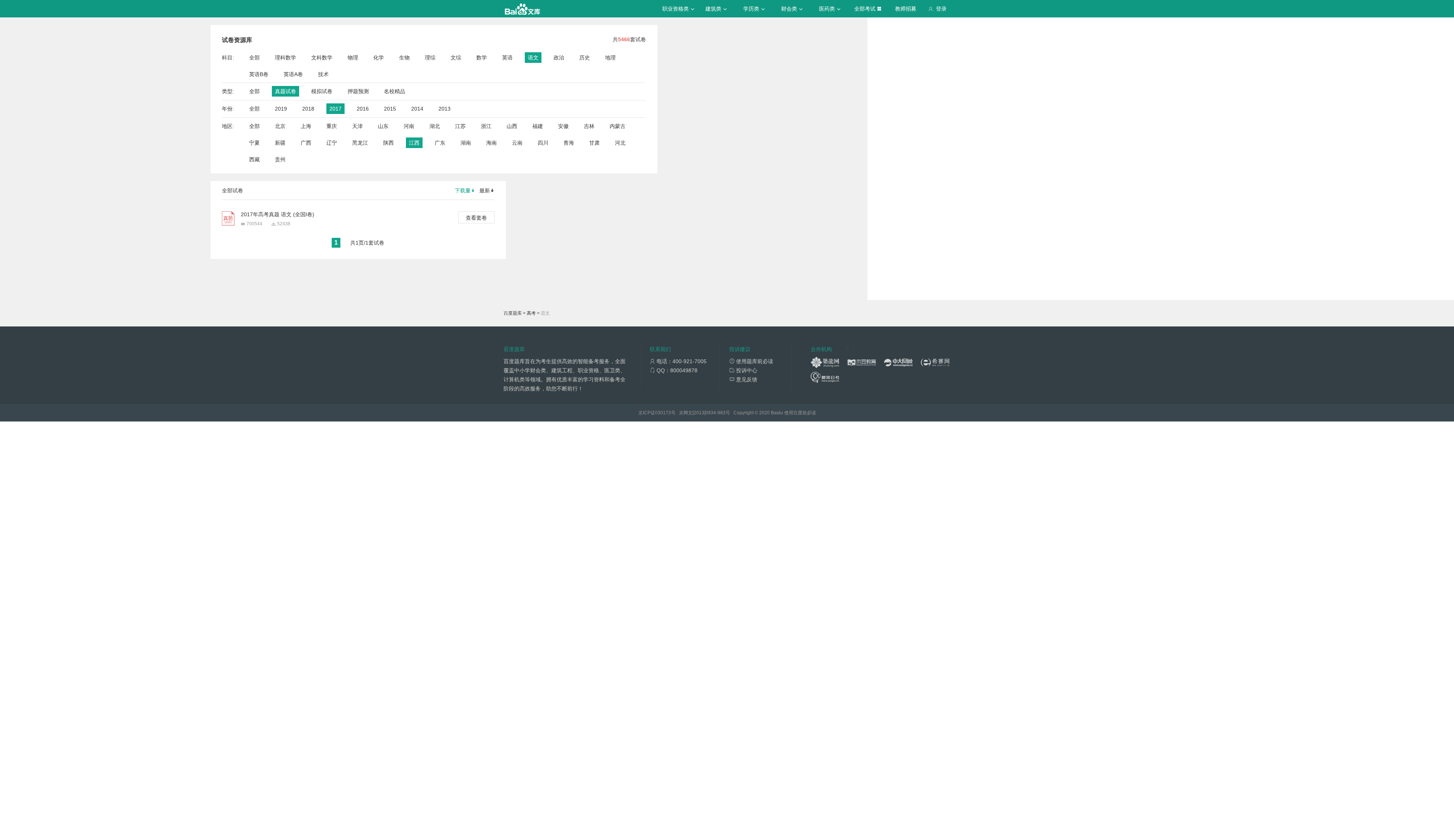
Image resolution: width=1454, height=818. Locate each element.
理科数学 (285, 58)
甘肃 (594, 143)
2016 (363, 109)
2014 (417, 109)
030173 (663, 412)
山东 (383, 126)
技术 (323, 74)
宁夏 (254, 143)
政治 (559, 58)
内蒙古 (618, 126)
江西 (414, 143)
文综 (456, 58)
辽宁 (331, 143)
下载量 (463, 190)
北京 (280, 126)
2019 (281, 109)
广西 (306, 143)
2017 (335, 109)
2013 (444, 109)
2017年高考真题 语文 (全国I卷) (277, 214)
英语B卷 (258, 74)
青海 (568, 143)
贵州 (280, 159)
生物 (404, 58)
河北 (620, 143)
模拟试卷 (321, 91)
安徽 (563, 126)
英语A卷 (293, 74)
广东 (440, 143)
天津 (357, 126)
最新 (484, 190)
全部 (254, 58)
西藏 (254, 159)
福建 (537, 126)
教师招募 (905, 9)
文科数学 (321, 58)
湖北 (434, 126)
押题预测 (358, 91)
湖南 (465, 143)
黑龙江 (360, 143)
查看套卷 (476, 218)
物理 (353, 58)
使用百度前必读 (800, 412)
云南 (517, 143)
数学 (481, 58)
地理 (610, 58)
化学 (378, 58)
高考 (531, 313)
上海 (306, 126)
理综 (430, 58)
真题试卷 (285, 91)
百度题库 (513, 313)
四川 (543, 143)
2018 (308, 109)
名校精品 (394, 91)
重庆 (331, 126)
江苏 (460, 126)
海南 (491, 143)
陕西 (388, 143)
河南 (409, 126)
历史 (584, 58)
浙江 (486, 126)
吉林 (589, 126)
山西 (512, 126)
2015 (390, 109)
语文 (533, 58)
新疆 (280, 143)
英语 (507, 58)
